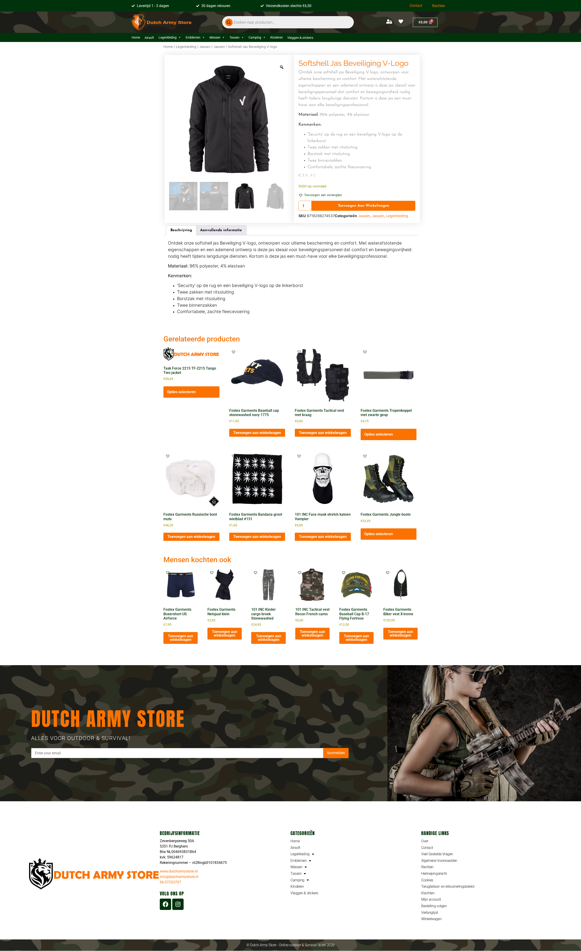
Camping (255, 37)
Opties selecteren (181, 392)
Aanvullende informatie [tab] (221, 230)
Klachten (427, 893)
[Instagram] (178, 904)
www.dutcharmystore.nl (179, 871)
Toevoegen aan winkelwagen (363, 206)
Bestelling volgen (434, 906)
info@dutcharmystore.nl (179, 877)
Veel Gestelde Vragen (437, 854)
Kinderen (276, 37)
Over (424, 841)
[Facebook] (165, 904)
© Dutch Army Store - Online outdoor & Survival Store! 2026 (290, 945)
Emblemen (193, 37)
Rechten (438, 6)
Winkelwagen (431, 919)
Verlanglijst (429, 912)
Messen (214, 37)
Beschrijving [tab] (181, 230)
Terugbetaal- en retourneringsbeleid (447, 886)
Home (136, 37)
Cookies (427, 880)
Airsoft (295, 848)
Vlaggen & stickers (304, 893)
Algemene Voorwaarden (439, 860)
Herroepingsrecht (434, 873)
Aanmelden (336, 753)
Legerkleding (168, 37)
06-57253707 (170, 882)
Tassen (234, 37)
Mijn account (431, 899)
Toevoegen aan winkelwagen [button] (257, 433)
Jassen (205, 47)
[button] (320, 194)
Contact (416, 5)
